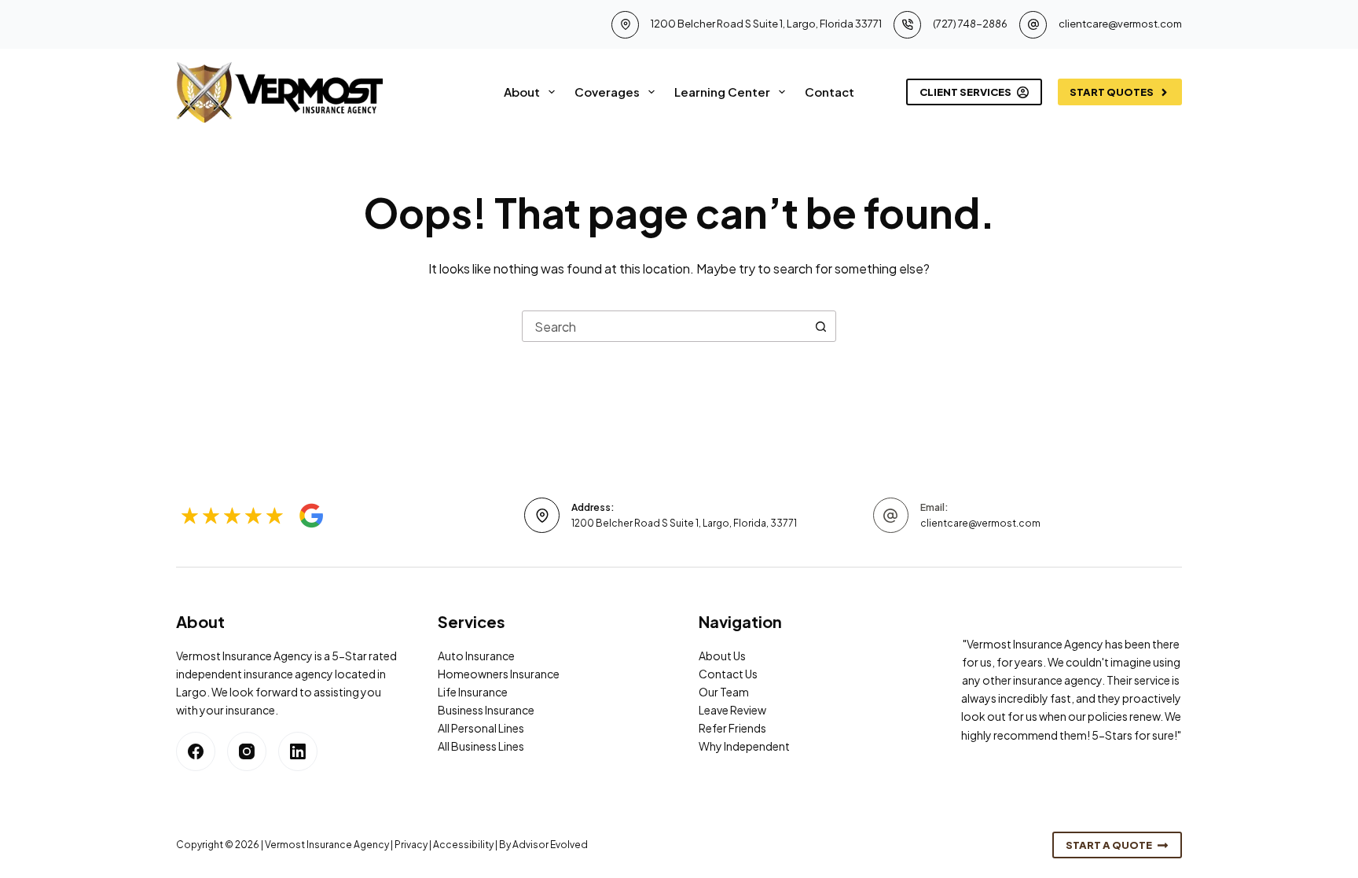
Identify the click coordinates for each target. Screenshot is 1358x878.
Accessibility (463, 844)
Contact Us (728, 674)
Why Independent (744, 746)
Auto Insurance (476, 655)
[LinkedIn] (297, 751)
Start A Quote (1109, 845)
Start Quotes (1112, 92)
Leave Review (732, 710)
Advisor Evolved (550, 844)
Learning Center (722, 91)
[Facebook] (195, 751)
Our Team (724, 692)
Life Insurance (473, 692)
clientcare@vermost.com (1120, 23)
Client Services (965, 92)
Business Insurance (486, 710)
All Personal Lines (481, 728)
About (522, 91)
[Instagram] (246, 751)
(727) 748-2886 (970, 23)
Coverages (607, 91)
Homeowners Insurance (499, 674)
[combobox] (664, 326)
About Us (722, 655)
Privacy (411, 844)
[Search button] (820, 326)
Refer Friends (732, 728)
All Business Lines (481, 746)
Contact (829, 91)
